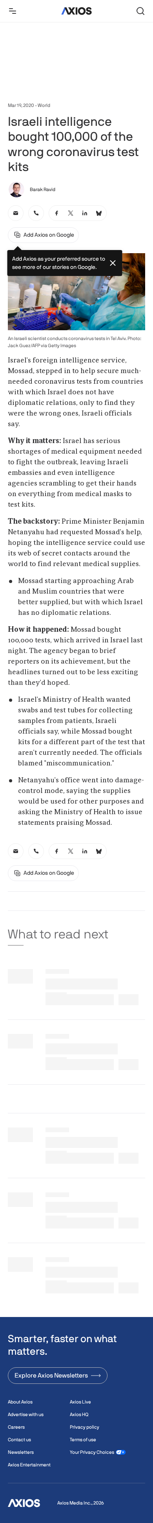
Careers (16, 1427)
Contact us (19, 1439)
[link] (15, 213)
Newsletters (21, 1452)
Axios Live (80, 1402)
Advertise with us (26, 1414)
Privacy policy (84, 1427)
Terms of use (83, 1439)
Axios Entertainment (29, 1464)
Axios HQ (79, 1414)
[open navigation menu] (12, 11)
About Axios (20, 1402)
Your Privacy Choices (92, 1452)
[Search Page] (140, 11)
